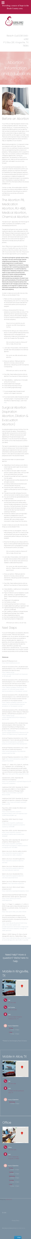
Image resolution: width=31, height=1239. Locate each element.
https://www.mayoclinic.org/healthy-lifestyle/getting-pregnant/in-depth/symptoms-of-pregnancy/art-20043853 (15, 845)
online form (9, 1199)
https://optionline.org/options (16, 883)
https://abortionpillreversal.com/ (11, 663)
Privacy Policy (15, 1220)
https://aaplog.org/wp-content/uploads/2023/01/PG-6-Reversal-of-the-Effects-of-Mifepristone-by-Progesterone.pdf (15, 732)
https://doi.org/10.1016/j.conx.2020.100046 (14, 911)
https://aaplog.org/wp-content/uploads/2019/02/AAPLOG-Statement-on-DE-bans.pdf (15, 674)
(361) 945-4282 (12, 1149)
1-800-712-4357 (12, 1009)
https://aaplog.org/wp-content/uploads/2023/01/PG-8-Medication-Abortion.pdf (14, 717)
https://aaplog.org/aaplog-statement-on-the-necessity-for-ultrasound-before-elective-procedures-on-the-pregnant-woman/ (14, 704)
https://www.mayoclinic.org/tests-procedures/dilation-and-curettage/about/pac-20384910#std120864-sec (15, 813)
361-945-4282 (12, 1002)
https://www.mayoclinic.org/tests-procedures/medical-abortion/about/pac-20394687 (13, 834)
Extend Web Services (20, 1228)
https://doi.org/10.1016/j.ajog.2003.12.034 (16, 774)
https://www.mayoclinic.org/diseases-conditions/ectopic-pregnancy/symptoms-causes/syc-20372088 (13, 824)
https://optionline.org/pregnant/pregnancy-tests (15, 891)
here (5, 402)
